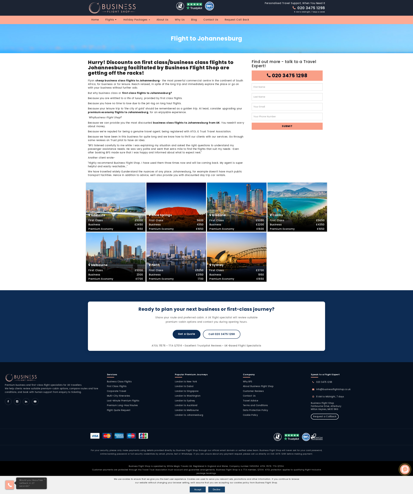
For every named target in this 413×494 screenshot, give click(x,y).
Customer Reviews (253, 391)
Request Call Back (237, 20)
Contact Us (210, 20)
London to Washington (187, 396)
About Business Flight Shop (258, 386)
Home (95, 20)
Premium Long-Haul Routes (122, 405)
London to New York (186, 381)
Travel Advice (250, 401)
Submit (287, 126)
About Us (162, 20)
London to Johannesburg (189, 415)
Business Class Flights (119, 381)
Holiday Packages (135, 20)
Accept (197, 489)
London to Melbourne (187, 410)
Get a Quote (186, 334)
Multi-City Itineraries (118, 396)
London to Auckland (186, 405)
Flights (110, 20)
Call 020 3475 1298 (221, 334)
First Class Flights (117, 386)
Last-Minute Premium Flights (123, 401)
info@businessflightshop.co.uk (333, 389)
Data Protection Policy (255, 410)
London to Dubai (184, 386)
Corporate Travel (116, 391)
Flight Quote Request (119, 410)
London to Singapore (186, 391)
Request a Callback (324, 416)
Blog (194, 20)
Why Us (180, 20)
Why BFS (247, 381)
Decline (216, 489)
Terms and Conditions (255, 405)
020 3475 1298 (311, 8)
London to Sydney (185, 401)
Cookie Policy (250, 415)
